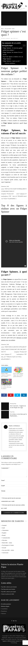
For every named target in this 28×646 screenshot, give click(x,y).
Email (3, 485)
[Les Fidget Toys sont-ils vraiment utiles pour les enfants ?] (6, 382)
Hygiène (4, 532)
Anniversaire (5, 552)
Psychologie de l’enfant (8, 545)
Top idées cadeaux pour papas (8, 591)
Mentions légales (5, 606)
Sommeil (4, 525)
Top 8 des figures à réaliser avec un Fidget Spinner (13, 58)
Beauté (4, 535)
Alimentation (5, 530)
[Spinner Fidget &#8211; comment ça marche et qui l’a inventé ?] (6, 370)
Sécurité (4, 547)
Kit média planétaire (6, 604)
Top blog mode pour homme (8, 589)
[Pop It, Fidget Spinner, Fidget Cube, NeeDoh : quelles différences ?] (18, 370)
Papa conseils (6, 38)
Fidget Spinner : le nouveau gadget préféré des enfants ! (13, 49)
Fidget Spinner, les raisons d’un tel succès (12, 53)
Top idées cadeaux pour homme (9, 586)
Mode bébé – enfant (7, 542)
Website (3, 491)
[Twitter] (13, 621)
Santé (3, 528)
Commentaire (5, 468)
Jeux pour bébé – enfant (8, 550)
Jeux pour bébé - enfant (9, 28)
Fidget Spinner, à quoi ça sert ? (11, 61)
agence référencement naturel (11, 641)
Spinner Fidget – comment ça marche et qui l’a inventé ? (6, 375)
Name (3, 480)
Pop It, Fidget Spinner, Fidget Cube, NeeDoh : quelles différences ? (18, 375)
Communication (6, 537)
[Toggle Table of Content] (23, 45)
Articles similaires (10, 63)
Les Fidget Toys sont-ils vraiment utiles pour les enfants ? (6, 387)
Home (2, 28)
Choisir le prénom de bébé (7, 594)
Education (4, 540)
